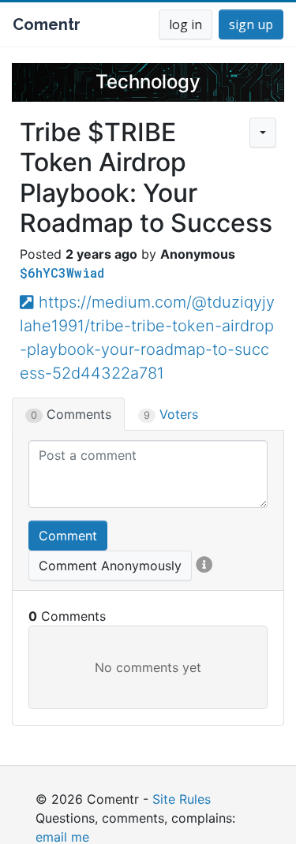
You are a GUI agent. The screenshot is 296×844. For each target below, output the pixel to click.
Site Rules (181, 799)
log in (185, 24)
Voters (171, 414)
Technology (148, 81)
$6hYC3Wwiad (62, 272)
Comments (71, 414)
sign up (251, 24)
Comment (68, 535)
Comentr (47, 24)
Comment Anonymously (110, 565)
